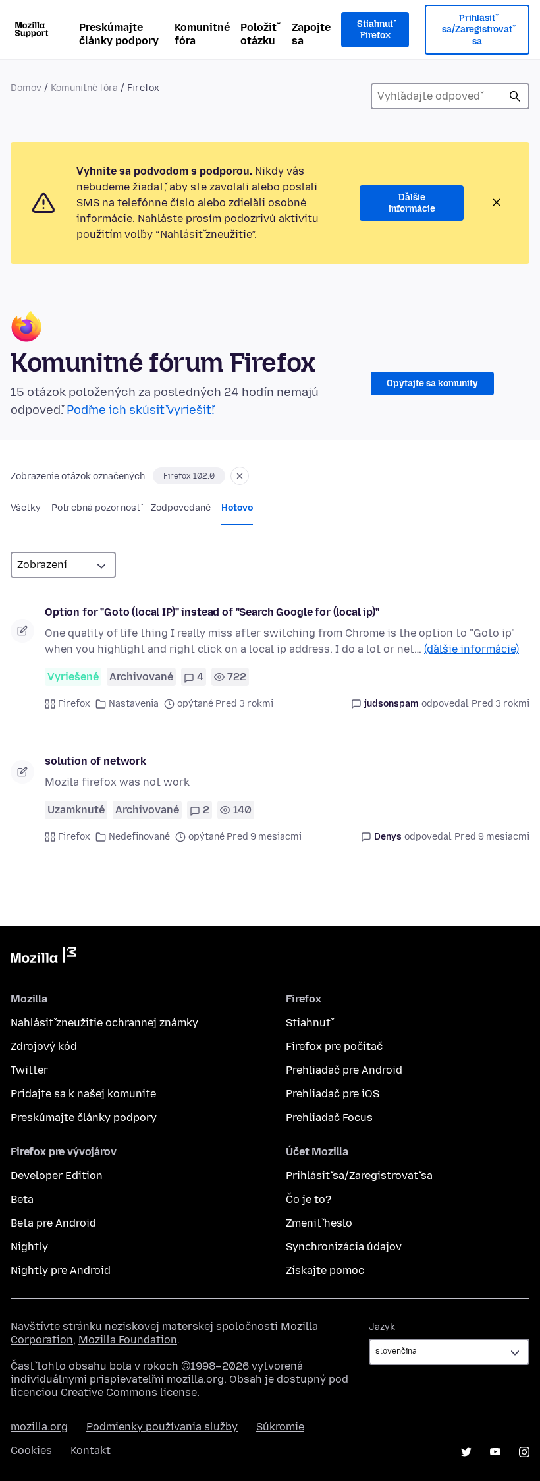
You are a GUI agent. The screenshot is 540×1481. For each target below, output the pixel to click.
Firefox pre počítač (334, 1046)
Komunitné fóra (202, 34)
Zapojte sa (311, 34)
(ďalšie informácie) (471, 649)
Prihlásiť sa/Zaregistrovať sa (477, 30)
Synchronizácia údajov (344, 1246)
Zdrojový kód (44, 1046)
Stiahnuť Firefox (375, 30)
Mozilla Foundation (127, 1339)
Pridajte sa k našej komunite (83, 1094)
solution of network (95, 761)
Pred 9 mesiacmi (491, 836)
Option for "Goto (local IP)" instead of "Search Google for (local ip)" (212, 612)
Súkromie (280, 1426)
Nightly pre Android (61, 1270)
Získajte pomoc (325, 1270)
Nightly (29, 1246)
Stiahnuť (308, 1022)
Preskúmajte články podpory (119, 34)
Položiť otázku (258, 34)
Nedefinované (139, 836)
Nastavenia (134, 703)
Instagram (524, 1452)
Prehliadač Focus (329, 1117)
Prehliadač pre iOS (332, 1094)
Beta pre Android (53, 1223)
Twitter (29, 1070)
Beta (22, 1199)
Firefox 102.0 (189, 475)
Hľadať (515, 96)
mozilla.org (39, 1426)
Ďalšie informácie (412, 203)
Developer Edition (57, 1175)
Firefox (74, 703)
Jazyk (382, 1327)
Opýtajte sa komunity (432, 383)
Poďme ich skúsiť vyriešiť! (141, 410)
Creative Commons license (129, 1392)
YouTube (495, 1452)
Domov (26, 88)
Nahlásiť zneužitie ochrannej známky (104, 1022)
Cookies (31, 1450)
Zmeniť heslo (319, 1223)
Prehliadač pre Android (344, 1070)
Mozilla (43, 957)
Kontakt (90, 1450)
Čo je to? (308, 1199)
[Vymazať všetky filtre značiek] (239, 476)
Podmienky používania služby (162, 1426)
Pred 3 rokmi (500, 703)
